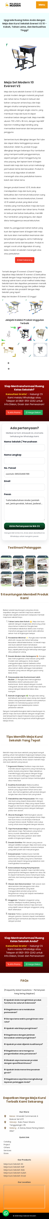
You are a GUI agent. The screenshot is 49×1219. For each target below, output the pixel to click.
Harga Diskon (34, 412)
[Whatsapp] (6, 1213)
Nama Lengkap (12, 454)
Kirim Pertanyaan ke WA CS (24, 526)
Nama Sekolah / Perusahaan (20, 441)
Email (7, 481)
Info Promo (15, 412)
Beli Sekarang (25, 260)
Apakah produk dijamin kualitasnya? (24, 1044)
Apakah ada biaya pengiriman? (22, 1028)
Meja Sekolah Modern (27, 1216)
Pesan (7, 494)
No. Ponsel (10, 468)
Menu (42, 4)
